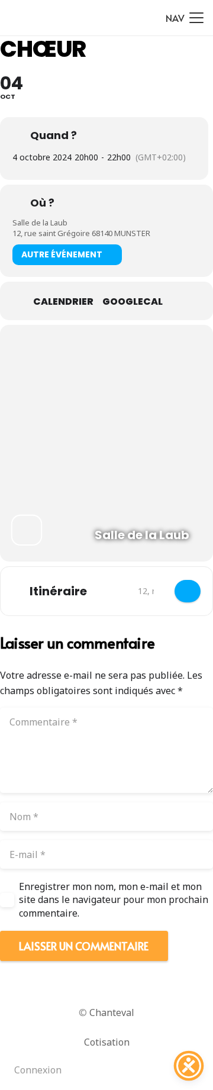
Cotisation (107, 1042)
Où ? (42, 203)
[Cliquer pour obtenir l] (188, 591)
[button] (184, 18)
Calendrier (63, 301)
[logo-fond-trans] (23, 18)
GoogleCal (132, 301)
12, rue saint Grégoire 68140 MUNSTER (81, 233)
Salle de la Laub (39, 222)
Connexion (38, 1069)
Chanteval (111, 1012)
